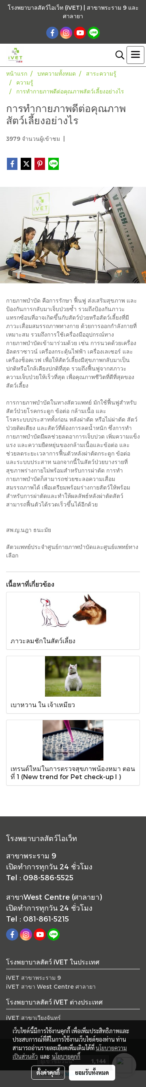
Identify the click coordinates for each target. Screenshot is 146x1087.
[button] (117, 55)
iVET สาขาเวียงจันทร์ (33, 1017)
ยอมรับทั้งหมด (92, 1072)
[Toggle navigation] (135, 55)
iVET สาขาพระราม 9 (33, 977)
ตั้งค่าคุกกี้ (48, 1072)
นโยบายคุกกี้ (66, 1056)
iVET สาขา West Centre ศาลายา (51, 986)
